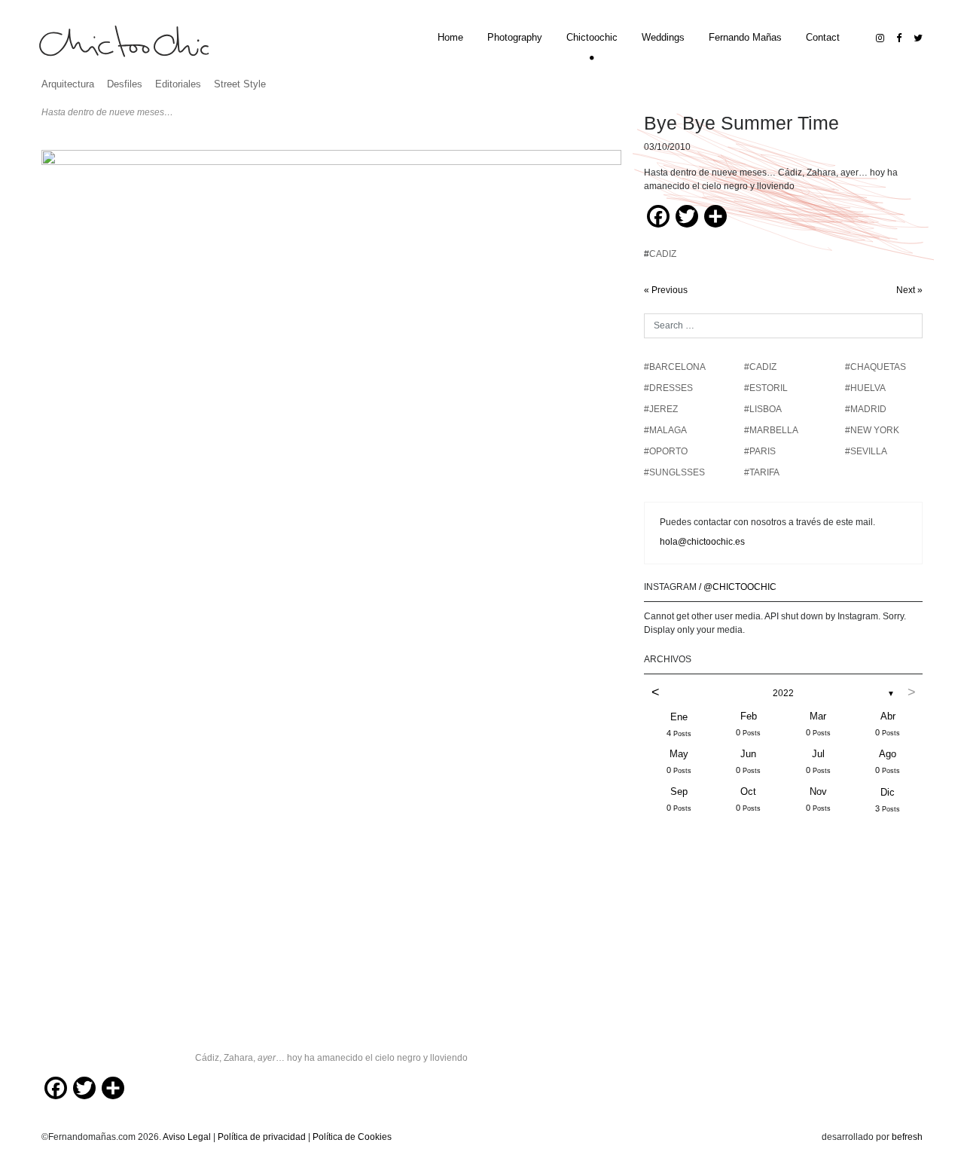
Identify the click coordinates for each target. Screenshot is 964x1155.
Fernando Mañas (745, 37)
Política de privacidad (262, 1137)
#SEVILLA (866, 451)
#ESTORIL (766, 388)
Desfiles (124, 84)
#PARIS (760, 451)
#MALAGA (665, 430)
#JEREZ (661, 409)
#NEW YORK (872, 430)
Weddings (663, 37)
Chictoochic (592, 37)
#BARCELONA (675, 367)
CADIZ (662, 254)
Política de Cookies (352, 1137)
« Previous (666, 290)
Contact (823, 37)
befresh (907, 1137)
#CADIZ (760, 367)
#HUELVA (865, 388)
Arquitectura (67, 84)
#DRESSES (668, 388)
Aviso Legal (187, 1137)
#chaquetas (875, 367)
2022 (783, 693)
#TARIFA (761, 472)
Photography (514, 37)
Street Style (240, 84)
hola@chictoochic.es (702, 541)
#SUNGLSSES (674, 472)
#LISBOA (763, 409)
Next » (909, 290)
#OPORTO (666, 451)
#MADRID (865, 409)
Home (450, 37)
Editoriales (178, 84)
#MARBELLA (771, 430)
